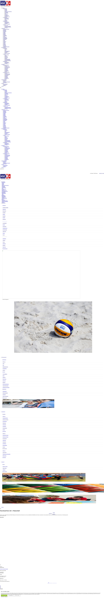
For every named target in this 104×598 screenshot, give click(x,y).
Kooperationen (7, 78)
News (5, 13)
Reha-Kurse (6, 138)
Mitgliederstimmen (7, 132)
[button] (52, 87)
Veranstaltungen (7, 15)
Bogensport (4, 31)
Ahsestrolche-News (7, 73)
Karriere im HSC (5, 165)
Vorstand (6, 91)
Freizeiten (6, 97)
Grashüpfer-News (7, 66)
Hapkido (4, 34)
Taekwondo (4, 39)
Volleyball (4, 43)
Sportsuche (4, 127)
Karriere (4, 24)
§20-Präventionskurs (7, 59)
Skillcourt (6, 56)
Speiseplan (6, 69)
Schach (4, 36)
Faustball (4, 113)
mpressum (92, 584)
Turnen (4, 124)
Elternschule (4, 82)
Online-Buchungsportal (6, 46)
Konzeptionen (6, 75)
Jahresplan (6, 157)
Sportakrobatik (5, 38)
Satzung (6, 10)
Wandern (4, 44)
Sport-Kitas (3, 64)
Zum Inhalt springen (2, 0)
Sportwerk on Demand (8, 60)
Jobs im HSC (5, 84)
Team (5, 19)
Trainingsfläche (7, 54)
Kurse (5, 55)
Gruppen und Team (7, 67)
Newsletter (6, 14)
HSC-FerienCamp (7, 16)
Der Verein (3, 181)
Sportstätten (6, 12)
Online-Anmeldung (7, 53)
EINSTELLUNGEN (17, 595)
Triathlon (4, 42)
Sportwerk (6, 27)
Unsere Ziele (5, 80)
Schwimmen (4, 37)
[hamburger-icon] (0, 180)
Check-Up (6, 57)
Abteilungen (3, 28)
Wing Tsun (4, 45)
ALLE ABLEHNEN (10, 595)
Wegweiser (6, 68)
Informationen (5, 8)
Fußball (4, 32)
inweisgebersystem (101, 584)
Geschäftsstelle (5, 17)
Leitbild (6, 9)
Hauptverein (6, 25)
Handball (4, 33)
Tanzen (4, 121)
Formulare (6, 23)
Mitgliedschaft (5, 61)
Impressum (6, 596)
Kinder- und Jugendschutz (8, 11)
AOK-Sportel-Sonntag (6, 29)
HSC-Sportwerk (4, 47)
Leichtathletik (5, 35)
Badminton (4, 30)
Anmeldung (6, 70)
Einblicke (6, 20)
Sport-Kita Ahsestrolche (6, 72)
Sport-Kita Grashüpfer (8, 26)
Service (3, 86)
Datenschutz (96, 584)
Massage (6, 58)
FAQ (5, 50)
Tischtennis (4, 41)
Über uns (6, 65)
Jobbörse (4, 85)
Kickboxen (4, 116)
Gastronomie (6, 94)
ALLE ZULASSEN (4, 595)
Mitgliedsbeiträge (7, 22)
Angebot (4, 135)
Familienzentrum (4, 79)
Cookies (1, 588)
